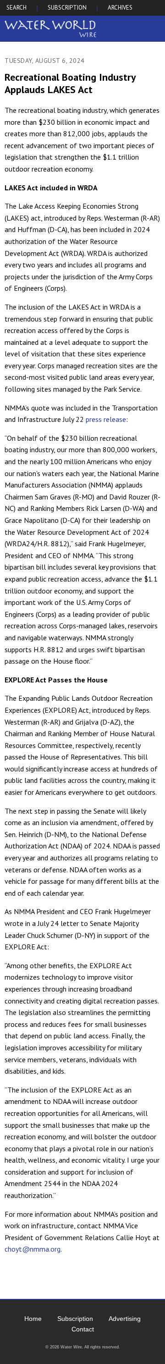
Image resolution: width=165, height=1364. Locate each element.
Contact (83, 1329)
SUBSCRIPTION (67, 7)
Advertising (125, 1318)
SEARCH (16, 7)
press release (106, 419)
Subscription (75, 1318)
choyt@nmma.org (32, 1248)
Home (33, 1318)
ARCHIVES (120, 7)
